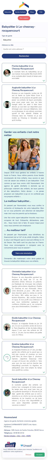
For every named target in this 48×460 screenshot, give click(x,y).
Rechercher (24, 56)
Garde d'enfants (20, 12)
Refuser (28, 455)
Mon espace (24, 18)
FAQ (41, 12)
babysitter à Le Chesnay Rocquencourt (23, 89)
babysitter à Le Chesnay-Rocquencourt (23, 67)
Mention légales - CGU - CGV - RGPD (17, 436)
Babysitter (8, 12)
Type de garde (7, 36)
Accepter (39, 455)
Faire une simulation (24, 253)
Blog (32, 12)
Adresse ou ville (7, 45)
